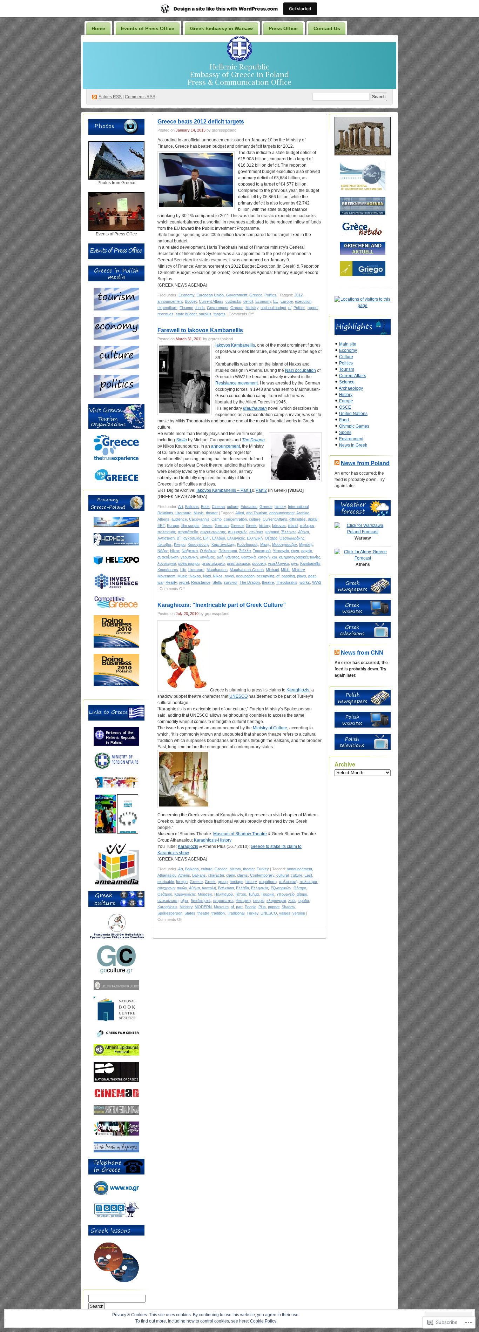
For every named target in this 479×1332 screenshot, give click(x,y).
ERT (161, 525)
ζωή (220, 557)
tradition (218, 913)
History (345, 394)
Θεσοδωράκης (291, 538)
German (222, 525)
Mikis (285, 570)
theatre (268, 582)
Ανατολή (209, 888)
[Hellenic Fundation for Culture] (116, 988)
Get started (300, 8)
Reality (171, 582)
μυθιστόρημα (189, 563)
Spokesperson (169, 913)
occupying (265, 576)
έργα (295, 551)
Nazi (207, 576)
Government (236, 295)
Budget (191, 301)
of (289, 308)
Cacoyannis (199, 519)
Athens (163, 519)
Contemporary (262, 875)
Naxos (195, 576)
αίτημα (302, 894)
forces (207, 525)
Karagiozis (188, 846)
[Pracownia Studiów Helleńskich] (116, 937)
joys (294, 563)
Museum (221, 907)
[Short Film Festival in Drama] (116, 1113)
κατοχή (264, 557)
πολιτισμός (166, 532)
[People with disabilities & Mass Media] (116, 883)
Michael (272, 570)
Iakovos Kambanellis (235, 345)
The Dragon (253, 439)
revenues (165, 314)
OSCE (345, 407)
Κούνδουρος (247, 544)
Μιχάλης (306, 544)
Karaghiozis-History (212, 840)
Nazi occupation (300, 370)
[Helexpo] (116, 565)
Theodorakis (286, 582)
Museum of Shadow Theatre (240, 833)
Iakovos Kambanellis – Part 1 (224, 490)
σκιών (182, 888)
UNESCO (238, 696)
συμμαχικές (237, 532)
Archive (302, 513)
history (280, 506)
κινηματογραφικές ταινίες (299, 557)
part (239, 907)
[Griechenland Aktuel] (362, 253)
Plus (262, 907)
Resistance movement (236, 383)
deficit (248, 301)
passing (288, 576)
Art (180, 506)
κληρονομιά (276, 900)
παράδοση (268, 881)
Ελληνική (255, 538)
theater (212, 513)
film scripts (190, 525)
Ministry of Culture (270, 727)
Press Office (283, 28)
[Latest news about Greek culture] (116, 972)
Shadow (288, 907)
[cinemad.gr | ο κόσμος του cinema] (116, 1097)
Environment (351, 438)
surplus (205, 314)
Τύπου (240, 894)
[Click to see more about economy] (116, 338)
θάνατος (232, 557)
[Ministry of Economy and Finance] (116, 525)
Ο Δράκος (208, 551)
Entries (110, 96)
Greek (251, 525)
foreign (182, 881)
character (216, 875)
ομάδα (303, 900)
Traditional (235, 913)
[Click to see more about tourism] (116, 309)
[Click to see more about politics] (116, 396)
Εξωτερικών (281, 888)
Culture (346, 356)
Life (183, 570)
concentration (235, 519)
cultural (282, 875)
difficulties (297, 519)
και (274, 557)
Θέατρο (271, 538)
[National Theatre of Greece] (116, 1080)
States (189, 913)
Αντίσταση (166, 538)
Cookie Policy (263, 1321)
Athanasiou (166, 875)
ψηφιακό (272, 532)
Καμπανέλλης (223, 544)
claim (230, 875)
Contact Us (326, 28)
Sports (345, 432)
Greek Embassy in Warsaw (221, 28)
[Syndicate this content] (337, 463)
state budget (186, 314)
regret (184, 582)
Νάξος (162, 551)
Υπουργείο (285, 894)
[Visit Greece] (116, 459)
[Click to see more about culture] (116, 367)
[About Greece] (105, 832)
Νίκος (175, 551)
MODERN (203, 907)
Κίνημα (179, 544)
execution (303, 301)
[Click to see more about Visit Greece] (116, 427)
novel (229, 576)
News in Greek (353, 445)
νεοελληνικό (278, 563)
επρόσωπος (223, 900)
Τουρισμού (262, 551)
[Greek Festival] (116, 1054)
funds (200, 308)
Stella (181, 439)
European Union (210, 295)
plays (301, 576)
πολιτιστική (288, 881)
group (223, 881)
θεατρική (243, 900)
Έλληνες (288, 532)
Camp (216, 519)
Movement (166, 576)
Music (199, 513)
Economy (186, 295)
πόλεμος (307, 525)
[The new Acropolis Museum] (116, 1151)
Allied (239, 513)
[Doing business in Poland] (116, 684)
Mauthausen (255, 408)
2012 (298, 295)
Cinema (218, 506)
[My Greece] (116, 481)
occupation (245, 576)
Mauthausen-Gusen (247, 570)
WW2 (316, 582)
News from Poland (365, 463)
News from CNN (362, 653)
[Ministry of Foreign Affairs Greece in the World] (116, 769)
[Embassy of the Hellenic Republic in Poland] (116, 744)
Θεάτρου (164, 894)
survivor (230, 582)
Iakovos (279, 525)
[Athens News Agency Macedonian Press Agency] (116, 786)
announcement (170, 301)
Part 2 (261, 490)
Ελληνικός (236, 538)
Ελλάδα (218, 538)
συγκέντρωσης (213, 532)
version (298, 913)
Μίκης (265, 544)
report (313, 308)
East (308, 875)
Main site (347, 344)
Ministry (251, 308)
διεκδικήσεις (201, 900)
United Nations (353, 413)
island (293, 525)
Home (98, 28)
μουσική (259, 563)
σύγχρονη (166, 888)
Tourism (346, 369)
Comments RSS (140, 96)
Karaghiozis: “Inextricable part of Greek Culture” (221, 605)
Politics (270, 295)
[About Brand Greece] (127, 832)
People (250, 907)
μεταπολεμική (238, 563)
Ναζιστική (190, 551)
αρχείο (306, 551)
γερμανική (189, 557)
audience (179, 519)
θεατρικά (248, 557)
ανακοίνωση (167, 557)
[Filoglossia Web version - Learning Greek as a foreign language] (116, 1281)
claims (242, 875)
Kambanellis (310, 563)
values (284, 913)
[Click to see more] (116, 178)
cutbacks (233, 301)
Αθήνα (303, 532)
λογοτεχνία (166, 563)
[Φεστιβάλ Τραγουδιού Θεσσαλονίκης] (116, 1134)
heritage (236, 881)
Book (205, 506)
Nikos (218, 576)
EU (275, 301)
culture (232, 506)
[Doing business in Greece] (116, 646)
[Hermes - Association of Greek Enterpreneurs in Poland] (116, 544)
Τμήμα (253, 894)
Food (344, 419)
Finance (186, 308)
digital (312, 519)
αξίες (185, 900)
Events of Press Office (147, 28)
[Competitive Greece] (116, 607)
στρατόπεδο (188, 532)
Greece (255, 295)
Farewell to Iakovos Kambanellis (200, 330)
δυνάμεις (207, 557)
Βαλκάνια (226, 888)
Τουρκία (267, 894)
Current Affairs (211, 301)
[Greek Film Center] (116, 1036)
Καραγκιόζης (185, 894)
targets (219, 314)
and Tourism (256, 513)
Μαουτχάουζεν (284, 544)
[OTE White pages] (116, 1217)
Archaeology (351, 388)
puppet (273, 907)
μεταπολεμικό (213, 563)
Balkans (192, 506)
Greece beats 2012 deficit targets (200, 122)
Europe (287, 301)
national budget (273, 308)
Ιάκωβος (164, 544)
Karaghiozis (297, 690)
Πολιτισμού (227, 551)
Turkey (263, 869)
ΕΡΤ (206, 538)
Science (347, 382)
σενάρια (256, 532)
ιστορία (258, 900)
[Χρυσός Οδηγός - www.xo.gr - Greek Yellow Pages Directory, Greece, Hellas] (116, 1193)
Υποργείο (281, 551)
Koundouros (167, 570)
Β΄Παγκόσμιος (189, 538)
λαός (292, 900)
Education (249, 506)
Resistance (200, 582)
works (304, 582)
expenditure (167, 308)
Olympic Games (354, 426)
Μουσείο (205, 894)
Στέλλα (245, 551)
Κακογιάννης (198, 544)
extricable (165, 881)
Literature (183, 513)
